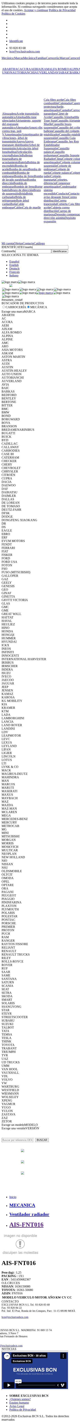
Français (14, 272)
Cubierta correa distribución (57, 209)
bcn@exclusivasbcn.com (24, 51)
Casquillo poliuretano (54, 153)
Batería (22, 162)
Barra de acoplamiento (12, 160)
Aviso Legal (16, 1406)
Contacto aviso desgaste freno (61, 195)
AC (17, 69)
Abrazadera (9, 113)
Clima (58, 158)
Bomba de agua (18, 169)
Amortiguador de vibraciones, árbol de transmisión (22, 138)
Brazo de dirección (21, 190)
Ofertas (18, 243)
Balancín (16, 155)
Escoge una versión (13, 1128)
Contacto (28, 243)
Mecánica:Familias (34, 58)
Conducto (62, 193)
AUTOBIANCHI (23, 72)
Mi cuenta (8, 243)
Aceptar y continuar (36, 10)
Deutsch (14, 268)
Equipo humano (19, 1402)
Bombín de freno (24, 186)
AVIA (58, 72)
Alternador (22, 127)
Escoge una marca (13, 311)
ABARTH (8, 69)
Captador (65, 110)
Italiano (13, 275)
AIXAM (43, 69)
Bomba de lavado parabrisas (22, 178)
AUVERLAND (45, 72)
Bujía (13, 204)
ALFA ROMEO (59, 69)
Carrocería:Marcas (57, 58)
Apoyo (20, 141)
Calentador (65, 103)
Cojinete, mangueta (53, 178)
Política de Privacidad (62, 10)
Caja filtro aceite (54, 99)
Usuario (27, 247)
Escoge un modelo (13, 1124)
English (14, 265)
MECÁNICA (38, 307)
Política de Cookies (13, 13)
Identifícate (16, 41)
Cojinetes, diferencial (56, 181)
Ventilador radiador (29, 1214)
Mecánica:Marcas (12, 58)
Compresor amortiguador (57, 184)
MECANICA (22, 1205)
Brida (22, 193)
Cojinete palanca (60, 172)
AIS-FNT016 (26, 1224)
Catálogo (39, 243)
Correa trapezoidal (55, 202)
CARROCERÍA (16, 307)
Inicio (12, 1197)
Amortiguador (13, 134)
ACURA (25, 69)
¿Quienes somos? (20, 1399)
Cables (18, 207)
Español (14, 261)
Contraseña (8, 251)
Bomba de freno (24, 176)
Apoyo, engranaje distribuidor (18, 143)
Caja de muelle (32, 207)
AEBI (34, 69)
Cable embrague (13, 205)
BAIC (66, 72)
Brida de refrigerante (14, 198)
